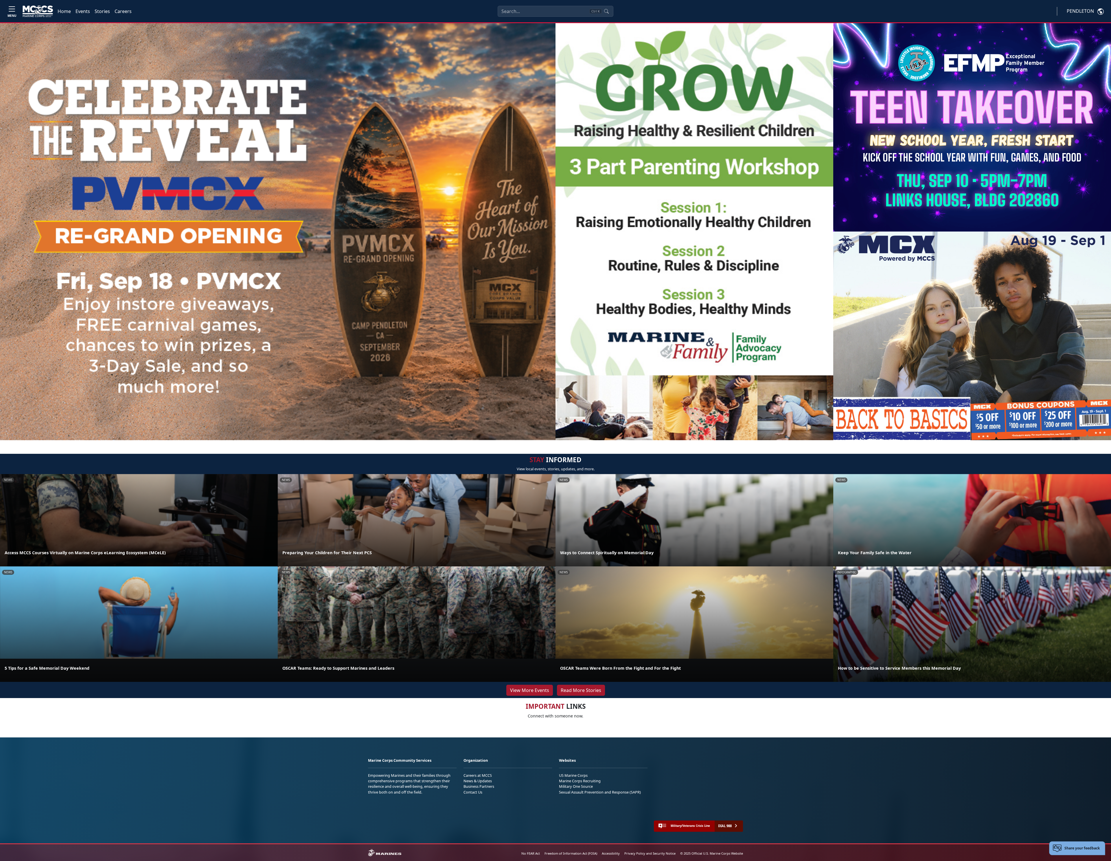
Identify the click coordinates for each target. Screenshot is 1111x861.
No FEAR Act (530, 853)
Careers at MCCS (477, 775)
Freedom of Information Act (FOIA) (571, 853)
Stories (102, 11)
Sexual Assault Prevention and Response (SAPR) (600, 792)
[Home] (38, 11)
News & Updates (477, 780)
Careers (123, 11)
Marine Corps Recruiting (580, 780)
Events (83, 11)
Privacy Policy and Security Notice (650, 853)
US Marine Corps (573, 775)
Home (64, 11)
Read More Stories (581, 690)
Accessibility (611, 853)
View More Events (529, 690)
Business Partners (478, 786)
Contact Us (472, 792)
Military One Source (576, 786)
